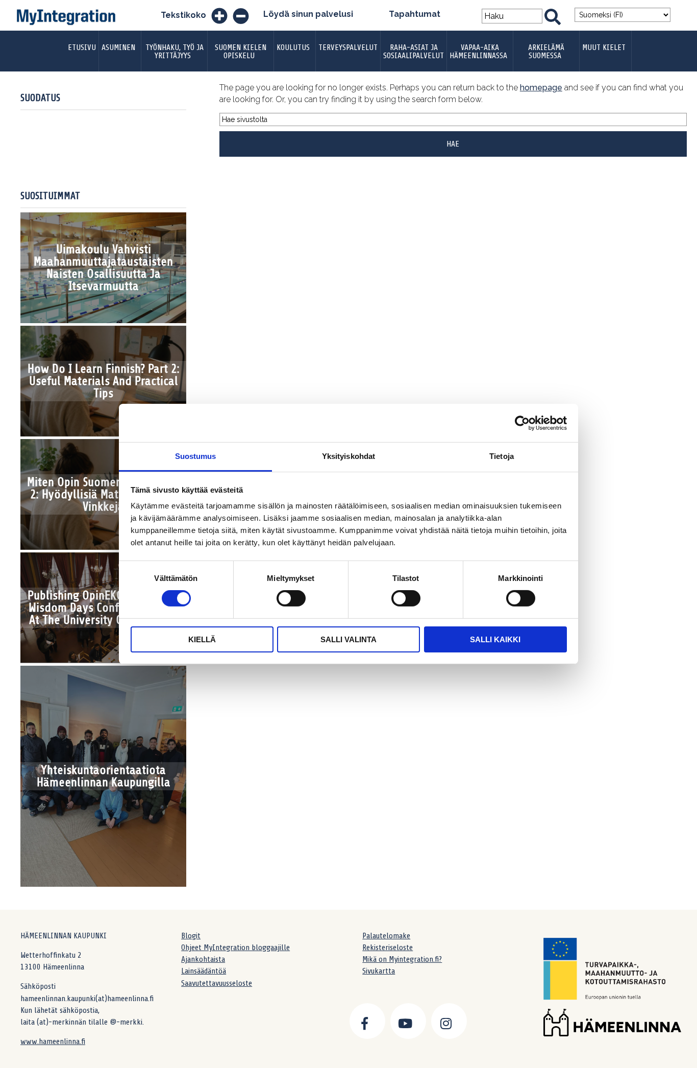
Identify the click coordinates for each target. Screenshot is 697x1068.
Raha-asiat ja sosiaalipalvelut (413, 51)
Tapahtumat (414, 14)
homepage (541, 87)
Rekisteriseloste (387, 947)
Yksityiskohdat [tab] (348, 456)
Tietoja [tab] (501, 456)
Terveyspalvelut (348, 47)
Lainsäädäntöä (203, 971)
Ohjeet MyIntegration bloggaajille (235, 947)
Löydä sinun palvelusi (308, 14)
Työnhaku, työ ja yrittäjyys (174, 51)
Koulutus (293, 47)
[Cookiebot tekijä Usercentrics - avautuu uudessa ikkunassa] (522, 422)
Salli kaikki (495, 639)
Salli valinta (348, 639)
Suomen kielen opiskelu (240, 51)
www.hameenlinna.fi (52, 1041)
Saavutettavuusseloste (216, 983)
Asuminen (118, 47)
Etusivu (82, 47)
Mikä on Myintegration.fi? (402, 959)
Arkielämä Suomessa (546, 51)
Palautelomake (386, 935)
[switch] (291, 598)
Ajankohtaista (203, 959)
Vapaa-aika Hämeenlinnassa (478, 51)
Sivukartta (378, 971)
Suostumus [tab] (195, 456)
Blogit (191, 935)
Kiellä (202, 639)
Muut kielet (604, 47)
